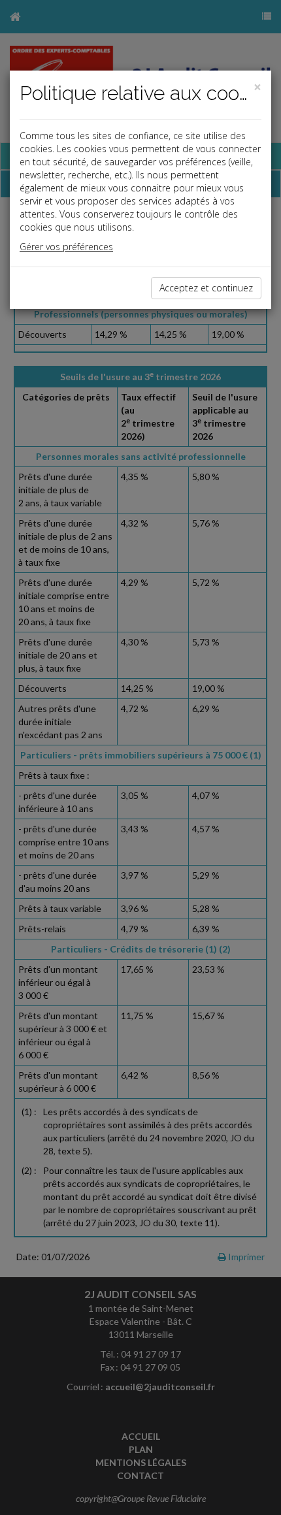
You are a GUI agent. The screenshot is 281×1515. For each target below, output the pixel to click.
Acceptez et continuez (206, 288)
